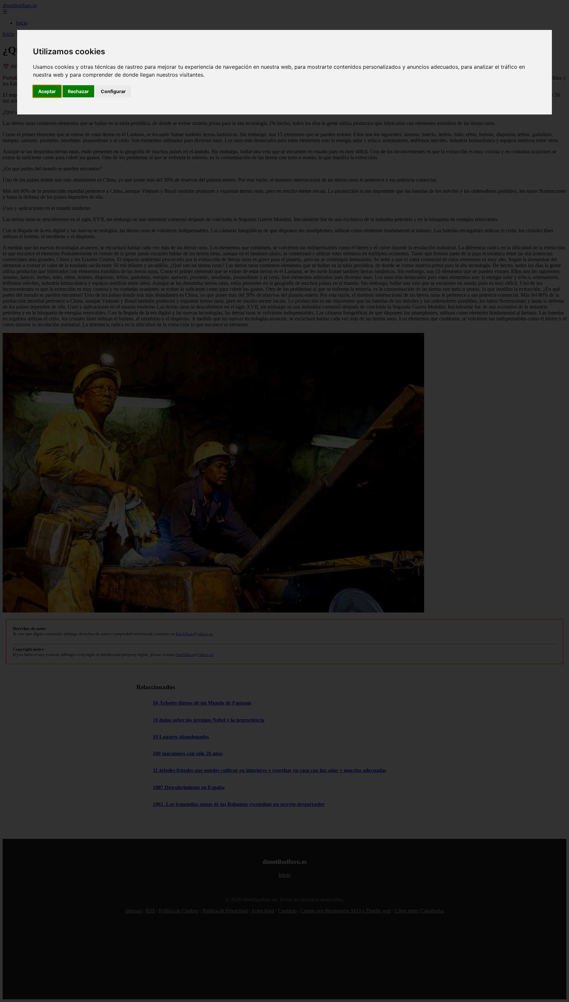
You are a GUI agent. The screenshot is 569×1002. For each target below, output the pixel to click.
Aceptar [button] (47, 91)
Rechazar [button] (78, 91)
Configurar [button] (113, 91)
